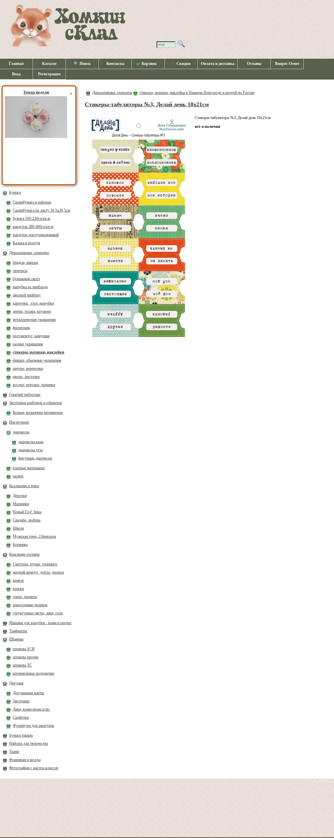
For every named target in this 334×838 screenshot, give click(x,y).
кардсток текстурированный (36, 234)
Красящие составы (24, 554)
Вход (16, 74)
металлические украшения (34, 319)
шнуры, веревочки (28, 368)
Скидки (181, 63)
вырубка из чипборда (30, 287)
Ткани (14, 751)
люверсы (20, 270)
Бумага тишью (21, 735)
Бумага (15, 192)
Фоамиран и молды (25, 759)
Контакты (115, 63)
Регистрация (49, 74)
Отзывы (254, 63)
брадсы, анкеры (25, 262)
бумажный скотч (26, 279)
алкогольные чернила (30, 605)
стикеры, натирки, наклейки (38, 352)
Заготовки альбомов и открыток (35, 402)
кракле (18, 580)
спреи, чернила (25, 596)
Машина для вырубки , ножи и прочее (40, 623)
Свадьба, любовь (26, 520)
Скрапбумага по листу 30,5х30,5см (41, 210)
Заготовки (21, 701)
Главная (16, 63)
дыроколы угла (30, 450)
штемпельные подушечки (33, 673)
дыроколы (21, 432)
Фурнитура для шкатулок (33, 725)
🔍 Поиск (82, 63)
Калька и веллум (26, 243)
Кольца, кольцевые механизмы (38, 412)
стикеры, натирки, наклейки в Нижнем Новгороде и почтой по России (197, 92)
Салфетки (21, 717)
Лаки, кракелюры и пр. (31, 709)
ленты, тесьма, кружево (32, 311)
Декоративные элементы (29, 252)
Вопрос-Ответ (287, 63)
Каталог (49, 63)
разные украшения (28, 344)
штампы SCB (24, 649)
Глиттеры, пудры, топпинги (35, 564)
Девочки (20, 495)
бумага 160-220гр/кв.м (31, 218)
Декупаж (16, 683)
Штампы (16, 639)
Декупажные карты (28, 693)
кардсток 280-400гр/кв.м (33, 226)
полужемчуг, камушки (31, 336)
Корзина (149, 63)
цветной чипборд (26, 295)
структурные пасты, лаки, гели (38, 613)
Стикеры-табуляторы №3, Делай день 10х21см (147, 104)
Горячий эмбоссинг (25, 394)
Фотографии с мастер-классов (33, 768)
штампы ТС (22, 665)
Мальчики (21, 503)
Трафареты (18, 631)
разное (18, 476)
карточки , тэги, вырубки (33, 303)
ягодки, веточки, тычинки (34, 384)
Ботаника (20, 544)
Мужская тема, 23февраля (34, 536)
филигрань (21, 327)
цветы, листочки (26, 376)
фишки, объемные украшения (37, 360)
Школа (18, 528)
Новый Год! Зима (27, 512)
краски (18, 588)
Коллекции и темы (24, 486)
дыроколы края (30, 442)
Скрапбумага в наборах (32, 202)
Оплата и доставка (217, 63)
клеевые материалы (29, 468)
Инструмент (19, 422)
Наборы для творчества (28, 743)
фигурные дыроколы (35, 458)
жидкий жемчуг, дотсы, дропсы (38, 572)
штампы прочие (25, 657)
